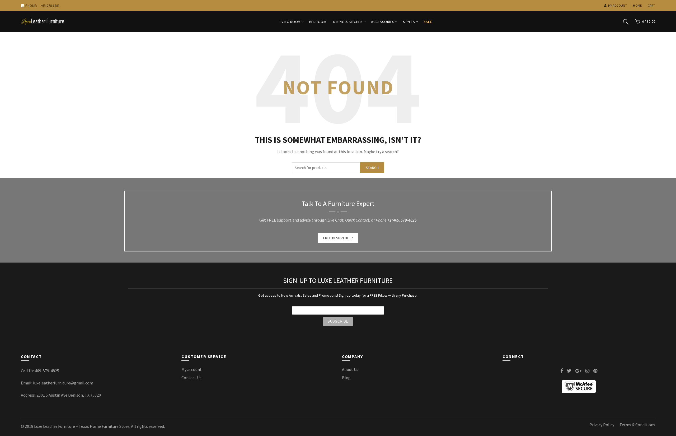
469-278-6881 (50, 5)
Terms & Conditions (637, 424)
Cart (651, 5)
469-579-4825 (47, 370)
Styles (409, 21)
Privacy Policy (601, 424)
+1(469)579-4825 (402, 220)
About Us (350, 369)
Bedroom (317, 21)
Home (637, 5)
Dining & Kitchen (348, 21)
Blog (346, 377)
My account (617, 5)
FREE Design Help (338, 238)
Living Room (290, 21)
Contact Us (191, 377)
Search (372, 167)
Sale (428, 21)
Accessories (383, 21)
